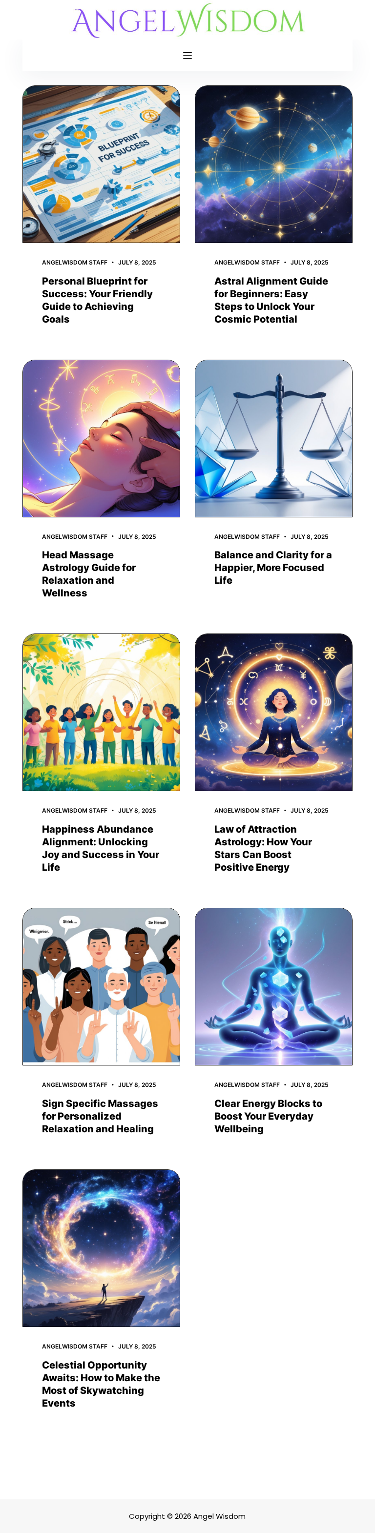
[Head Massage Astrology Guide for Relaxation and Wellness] (101, 438)
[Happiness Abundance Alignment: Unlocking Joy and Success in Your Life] (101, 712)
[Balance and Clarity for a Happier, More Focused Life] (274, 438)
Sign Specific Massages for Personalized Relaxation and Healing (100, 1116)
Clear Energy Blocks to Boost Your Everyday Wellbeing (268, 1116)
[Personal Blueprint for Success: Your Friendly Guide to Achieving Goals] (101, 164)
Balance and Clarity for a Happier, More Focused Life (273, 567)
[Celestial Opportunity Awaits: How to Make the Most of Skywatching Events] (101, 1248)
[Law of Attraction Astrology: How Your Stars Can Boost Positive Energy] (274, 712)
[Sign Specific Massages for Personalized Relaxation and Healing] (101, 986)
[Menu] (187, 55)
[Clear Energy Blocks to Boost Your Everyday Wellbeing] (274, 986)
